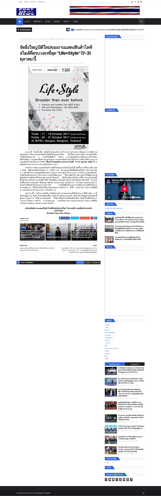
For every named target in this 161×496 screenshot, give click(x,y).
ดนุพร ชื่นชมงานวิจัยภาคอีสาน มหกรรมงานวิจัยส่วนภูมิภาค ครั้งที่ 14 (130, 438)
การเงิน (107, 343)
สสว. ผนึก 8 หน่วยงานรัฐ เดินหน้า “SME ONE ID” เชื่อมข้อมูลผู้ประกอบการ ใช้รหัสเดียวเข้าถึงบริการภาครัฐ (131, 381)
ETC (107, 463)
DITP (63, 39)
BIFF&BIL (52, 39)
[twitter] (138, 2)
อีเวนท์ (48, 21)
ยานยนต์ (108, 335)
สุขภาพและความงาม (112, 348)
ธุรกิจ (27, 21)
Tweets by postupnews (113, 208)
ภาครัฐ (75, 21)
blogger (80, 262)
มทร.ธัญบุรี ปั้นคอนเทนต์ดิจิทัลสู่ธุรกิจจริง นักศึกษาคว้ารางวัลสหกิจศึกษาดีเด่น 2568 (128, 238)
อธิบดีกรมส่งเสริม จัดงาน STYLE (56, 237)
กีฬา (106, 346)
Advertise (41, 2)
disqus (88, 262)
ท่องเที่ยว (57, 21)
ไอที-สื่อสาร (37, 21)
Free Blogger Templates (42, 493)
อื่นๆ (106, 356)
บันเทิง (66, 21)
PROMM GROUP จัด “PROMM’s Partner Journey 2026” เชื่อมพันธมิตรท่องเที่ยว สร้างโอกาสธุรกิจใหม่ (131, 449)
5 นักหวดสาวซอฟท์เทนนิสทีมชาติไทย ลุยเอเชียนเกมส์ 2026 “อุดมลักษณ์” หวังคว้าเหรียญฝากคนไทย (130, 417)
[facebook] (135, 2)
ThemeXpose (28, 493)
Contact (33, 2)
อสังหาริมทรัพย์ (110, 333)
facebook (96, 262)
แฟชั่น (107, 351)
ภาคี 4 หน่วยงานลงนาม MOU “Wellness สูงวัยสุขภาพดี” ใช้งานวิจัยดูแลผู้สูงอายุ (131, 427)
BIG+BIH (58, 39)
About (26, 2)
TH (60, 30)
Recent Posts (115, 364)
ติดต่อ (107, 359)
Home (20, 2)
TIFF (70, 39)
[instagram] (141, 2)
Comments (135, 364)
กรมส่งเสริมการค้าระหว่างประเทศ (34, 39)
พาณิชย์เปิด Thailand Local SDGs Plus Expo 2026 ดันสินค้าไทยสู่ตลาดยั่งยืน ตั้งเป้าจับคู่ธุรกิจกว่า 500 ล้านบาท (99, 30)
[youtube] (132, 2)
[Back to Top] (143, 493)
